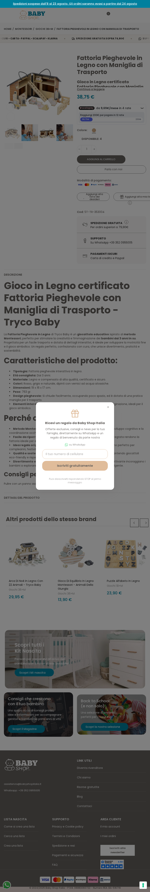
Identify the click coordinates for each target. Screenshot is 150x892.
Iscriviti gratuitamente (75, 465)
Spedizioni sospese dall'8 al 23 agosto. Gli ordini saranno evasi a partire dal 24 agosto (75, 4)
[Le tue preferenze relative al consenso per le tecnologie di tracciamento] (143, 885)
